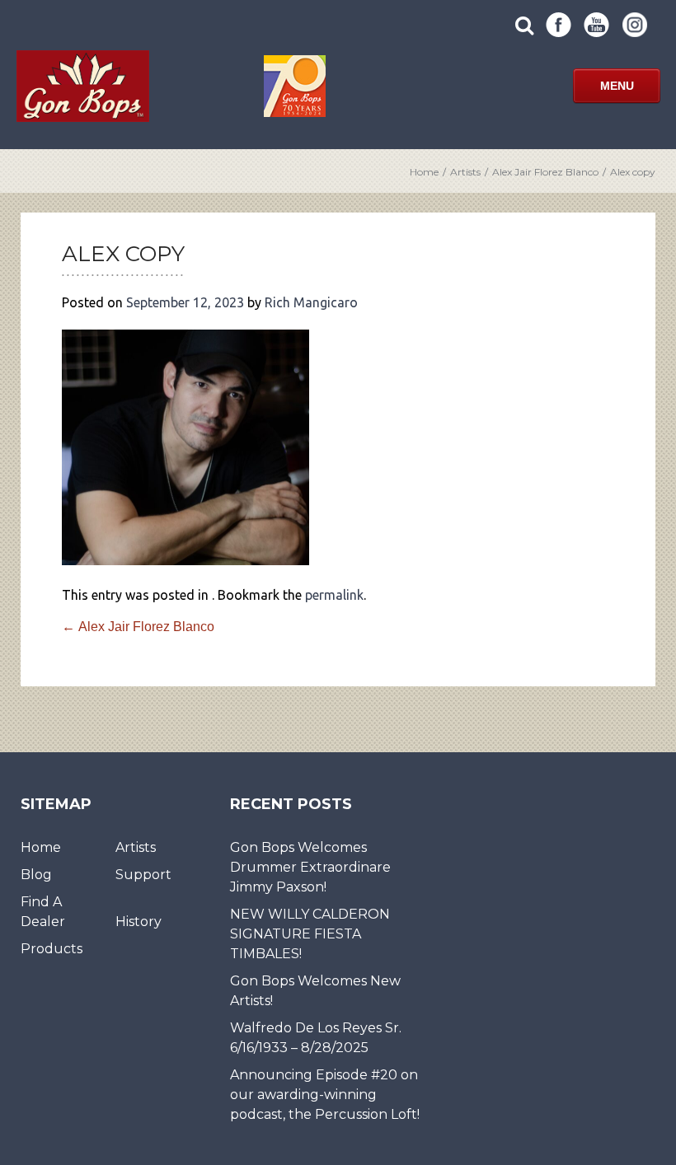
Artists (465, 172)
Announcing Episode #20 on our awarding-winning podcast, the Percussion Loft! (325, 1094)
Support (143, 874)
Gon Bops (82, 86)
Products (51, 949)
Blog (36, 874)
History (138, 921)
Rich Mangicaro (311, 302)
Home (424, 172)
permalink (334, 594)
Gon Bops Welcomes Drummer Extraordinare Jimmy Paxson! (310, 867)
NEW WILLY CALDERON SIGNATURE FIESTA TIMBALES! (310, 933)
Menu (617, 85)
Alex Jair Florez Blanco (545, 172)
